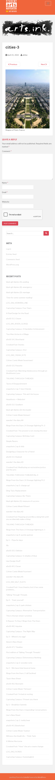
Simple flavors (12, 441)
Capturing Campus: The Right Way (20, 631)
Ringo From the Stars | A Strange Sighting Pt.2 (25, 480)
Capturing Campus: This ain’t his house (22, 394)
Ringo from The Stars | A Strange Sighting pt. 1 (25, 529)
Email (5, 192)
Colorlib (26, 777)
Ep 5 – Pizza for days (14, 540)
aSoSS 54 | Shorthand (15, 339)
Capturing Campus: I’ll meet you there (22, 699)
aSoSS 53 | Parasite (14, 365)
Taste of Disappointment (16, 383)
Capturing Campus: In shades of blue (21, 556)
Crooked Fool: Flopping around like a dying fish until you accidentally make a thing (27, 518)
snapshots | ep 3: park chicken (18, 605)
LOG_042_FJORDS (14, 752)
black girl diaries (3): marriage (18, 292)
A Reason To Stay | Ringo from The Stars (23, 621)
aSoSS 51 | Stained (14, 457)
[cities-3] (27, 99)
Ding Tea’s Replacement (16, 490)
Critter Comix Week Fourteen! (19, 571)
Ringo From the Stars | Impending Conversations (26, 710)
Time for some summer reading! (19, 297)
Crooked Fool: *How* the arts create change (24, 746)
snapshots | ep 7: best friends (18, 389)
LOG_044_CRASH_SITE (16, 355)
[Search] (46, 233)
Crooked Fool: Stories (15, 344)
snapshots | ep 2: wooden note (19, 663)
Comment (7, 151)
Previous (13, 64)
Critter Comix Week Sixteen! (18, 415)
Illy (7, 545)
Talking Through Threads (16, 595)
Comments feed (13, 259)
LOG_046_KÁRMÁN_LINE (17, 303)
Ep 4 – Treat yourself (14, 600)
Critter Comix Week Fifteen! (18, 506)
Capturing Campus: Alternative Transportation (25, 610)
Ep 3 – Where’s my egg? (16, 636)
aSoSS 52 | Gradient (14, 404)
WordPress (42, 777)
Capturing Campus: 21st (16, 350)
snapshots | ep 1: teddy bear (18, 720)
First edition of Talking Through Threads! (23, 652)
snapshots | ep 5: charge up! (18, 485)
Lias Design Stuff (13, 561)
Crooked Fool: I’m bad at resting (19, 694)
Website (5, 202)
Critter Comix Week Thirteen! (18, 689)
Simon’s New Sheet (14, 642)
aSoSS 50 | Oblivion (14, 550)
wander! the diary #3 (14, 462)
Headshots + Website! (15, 399)
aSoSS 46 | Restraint (14, 684)
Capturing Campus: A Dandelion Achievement (25, 329)
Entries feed (11, 254)
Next (43, 64)
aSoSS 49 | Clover (13, 566)
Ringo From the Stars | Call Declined (21, 673)
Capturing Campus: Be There (18, 496)
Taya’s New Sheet (13, 678)
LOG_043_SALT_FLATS (16, 582)
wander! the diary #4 (14, 420)
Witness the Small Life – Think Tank (21, 736)
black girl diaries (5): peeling (17, 282)
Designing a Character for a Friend (20, 451)
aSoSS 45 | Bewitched (15, 725)
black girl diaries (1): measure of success (22, 501)
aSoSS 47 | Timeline (14, 647)
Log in (8, 249)
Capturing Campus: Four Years (19, 308)
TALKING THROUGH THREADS (20, 378)
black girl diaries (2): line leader (18, 410)
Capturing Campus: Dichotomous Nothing (23, 657)
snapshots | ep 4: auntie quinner (19, 535)
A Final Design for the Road (17, 313)
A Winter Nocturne (14, 741)
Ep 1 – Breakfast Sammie (16, 704)
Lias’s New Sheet (13, 715)
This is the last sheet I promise (19, 616)
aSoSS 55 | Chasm (13, 318)
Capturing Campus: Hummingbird (20, 757)
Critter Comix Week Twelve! (18, 731)
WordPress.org (12, 264)
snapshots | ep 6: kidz (15, 446)
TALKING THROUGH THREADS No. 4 (22, 475)
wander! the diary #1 (14, 577)
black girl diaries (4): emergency (19, 287)
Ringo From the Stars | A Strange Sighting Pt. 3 (25, 425)
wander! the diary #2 (14, 511)
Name (5, 183)
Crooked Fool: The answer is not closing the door (26, 431)
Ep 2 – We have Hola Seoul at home (20, 668)
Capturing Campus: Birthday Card (20, 436)
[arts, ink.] (11, 3)
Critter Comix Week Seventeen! (19, 360)
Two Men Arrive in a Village (17, 334)
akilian (25, 55)
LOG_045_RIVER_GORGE (17, 324)
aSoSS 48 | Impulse (14, 626)
